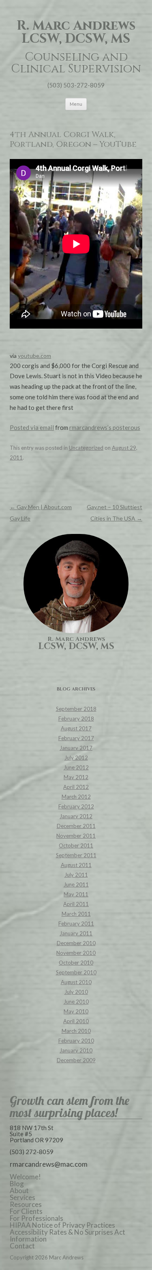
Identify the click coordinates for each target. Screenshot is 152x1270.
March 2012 (76, 796)
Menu (76, 104)
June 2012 (76, 767)
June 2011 (76, 884)
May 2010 (76, 1011)
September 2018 (76, 709)
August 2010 (76, 982)
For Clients (26, 1211)
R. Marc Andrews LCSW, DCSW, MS (76, 33)
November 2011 (76, 835)
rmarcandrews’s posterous (104, 427)
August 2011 (76, 865)
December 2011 (76, 826)
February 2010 (76, 1040)
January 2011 (76, 933)
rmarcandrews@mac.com (49, 1164)
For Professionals (36, 1218)
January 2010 (76, 1050)
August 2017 (76, 728)
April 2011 (76, 904)
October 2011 (76, 845)
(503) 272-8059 (32, 1151)
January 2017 (76, 748)
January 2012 (76, 816)
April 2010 (76, 1021)
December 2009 (76, 1060)
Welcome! (25, 1176)
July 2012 (76, 757)
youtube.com (34, 355)
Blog (17, 1183)
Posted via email (32, 427)
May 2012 (76, 777)
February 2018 (76, 718)
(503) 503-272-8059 (76, 85)
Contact (22, 1246)
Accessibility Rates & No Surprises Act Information (67, 1235)
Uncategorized (86, 447)
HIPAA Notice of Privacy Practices (62, 1225)
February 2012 (76, 806)
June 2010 (76, 1001)
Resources (26, 1204)
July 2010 (76, 992)
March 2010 (76, 1031)
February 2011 (76, 923)
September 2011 (76, 855)
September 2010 (76, 972)
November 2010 (76, 953)
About (19, 1190)
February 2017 (76, 738)
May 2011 (76, 894)
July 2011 (76, 874)
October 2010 (76, 962)
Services (22, 1197)
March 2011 (76, 914)
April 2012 (76, 787)
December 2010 (76, 943)
